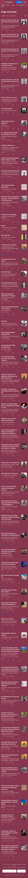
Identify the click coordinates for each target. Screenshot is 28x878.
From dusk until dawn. (7, 555)
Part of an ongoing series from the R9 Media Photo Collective (10, 26)
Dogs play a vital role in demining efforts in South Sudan (10, 607)
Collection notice (21, 867)
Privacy (10, 867)
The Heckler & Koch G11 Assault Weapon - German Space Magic (9, 832)
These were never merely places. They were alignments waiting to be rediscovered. (10, 285)
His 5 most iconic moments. (8, 237)
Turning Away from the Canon (8, 260)
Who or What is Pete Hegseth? (7, 122)
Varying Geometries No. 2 (9, 283)
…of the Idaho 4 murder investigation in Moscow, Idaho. (9, 852)
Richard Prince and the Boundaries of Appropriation (10, 534)
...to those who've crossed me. (9, 227)
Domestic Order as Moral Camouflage (7, 298)
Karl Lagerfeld (5, 235)
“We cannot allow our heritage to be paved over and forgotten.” (10, 701)
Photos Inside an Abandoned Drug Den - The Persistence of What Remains (10, 198)
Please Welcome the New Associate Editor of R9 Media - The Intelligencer (10, 502)
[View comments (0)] (7, 31)
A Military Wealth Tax (8, 145)
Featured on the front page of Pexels (8, 806)
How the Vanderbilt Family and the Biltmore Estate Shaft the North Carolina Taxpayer (10, 649)
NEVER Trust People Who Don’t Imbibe (9, 591)
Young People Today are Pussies (8, 634)
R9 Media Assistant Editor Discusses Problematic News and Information (10, 517)
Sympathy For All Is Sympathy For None (7, 816)
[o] (24, 110)
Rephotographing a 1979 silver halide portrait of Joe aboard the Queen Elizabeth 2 (9, 162)
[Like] (2, 31)
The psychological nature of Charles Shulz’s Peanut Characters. (10, 492)
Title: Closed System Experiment (7, 186)
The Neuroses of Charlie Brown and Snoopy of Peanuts (8, 488)
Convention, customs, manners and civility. (10, 688)
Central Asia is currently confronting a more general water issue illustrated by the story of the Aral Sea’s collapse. (10, 792)
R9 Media (7, 28)
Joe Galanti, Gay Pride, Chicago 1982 (8, 346)
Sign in (25, 2)
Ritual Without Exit (6, 310)
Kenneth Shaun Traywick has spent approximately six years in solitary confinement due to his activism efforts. (10, 759)
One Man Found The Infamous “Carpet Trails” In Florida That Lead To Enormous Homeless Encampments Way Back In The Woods (9, 714)
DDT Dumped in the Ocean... (10, 473)
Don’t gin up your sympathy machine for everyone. (8, 819)
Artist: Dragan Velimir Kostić (8, 189)
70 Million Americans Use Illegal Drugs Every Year (9, 743)
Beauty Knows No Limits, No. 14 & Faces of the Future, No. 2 (10, 81)
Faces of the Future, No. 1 (9, 97)
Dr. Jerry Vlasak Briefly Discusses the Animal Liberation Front (8, 551)
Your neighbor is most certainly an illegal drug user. (10, 746)
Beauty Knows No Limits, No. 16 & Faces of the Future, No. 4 (10, 36)
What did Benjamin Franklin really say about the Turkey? (10, 465)
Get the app (21, 871)
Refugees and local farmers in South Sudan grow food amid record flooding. (8, 621)
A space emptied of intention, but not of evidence (9, 202)
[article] (14, 25)
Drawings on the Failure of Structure (8, 217)
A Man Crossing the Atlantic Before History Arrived (10, 159)
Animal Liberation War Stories (9, 110)
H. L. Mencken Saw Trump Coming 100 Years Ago (9, 133)
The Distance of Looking (8, 245)
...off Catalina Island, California (9, 475)
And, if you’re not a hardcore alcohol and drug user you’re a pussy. (9, 567)
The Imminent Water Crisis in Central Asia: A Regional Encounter (10, 787)
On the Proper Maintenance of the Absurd (9, 307)
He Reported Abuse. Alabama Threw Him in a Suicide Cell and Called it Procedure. (10, 446)
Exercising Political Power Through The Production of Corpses (9, 769)
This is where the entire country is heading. (10, 673)
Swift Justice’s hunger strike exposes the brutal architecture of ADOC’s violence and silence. (9, 450)
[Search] (25, 15)
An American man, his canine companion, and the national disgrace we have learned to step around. (9, 68)
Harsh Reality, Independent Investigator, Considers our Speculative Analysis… (9, 847)
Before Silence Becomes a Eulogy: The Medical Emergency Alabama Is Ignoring (9, 431)
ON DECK (4, 321)
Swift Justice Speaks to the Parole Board (9, 756)
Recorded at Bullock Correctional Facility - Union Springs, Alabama (9, 362)
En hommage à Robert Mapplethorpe (8, 333)
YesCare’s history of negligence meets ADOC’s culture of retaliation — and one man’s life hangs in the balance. (10, 436)
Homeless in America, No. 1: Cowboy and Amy (9, 64)
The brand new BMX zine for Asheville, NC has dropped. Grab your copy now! (9, 324)
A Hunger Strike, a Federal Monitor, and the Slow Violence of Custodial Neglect (10, 395)
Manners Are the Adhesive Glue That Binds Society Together (9, 683)
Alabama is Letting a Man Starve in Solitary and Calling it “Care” (10, 405)
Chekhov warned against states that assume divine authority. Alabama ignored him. (10, 380)
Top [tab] (7, 15)
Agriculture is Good (7, 619)
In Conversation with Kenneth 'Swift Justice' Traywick (8, 358)
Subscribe (19, 2)
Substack (6, 875)
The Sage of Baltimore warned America (9, 137)
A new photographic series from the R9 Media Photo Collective (9, 100)
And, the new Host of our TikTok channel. (9, 507)
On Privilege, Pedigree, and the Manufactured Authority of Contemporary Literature (9, 274)
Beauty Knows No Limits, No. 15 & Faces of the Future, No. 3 (10, 50)
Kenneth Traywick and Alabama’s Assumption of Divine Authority (9, 376)
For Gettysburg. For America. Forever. (10, 697)
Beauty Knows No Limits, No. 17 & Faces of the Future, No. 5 (10, 21)
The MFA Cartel (6, 272)
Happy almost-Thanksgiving (10, 462)
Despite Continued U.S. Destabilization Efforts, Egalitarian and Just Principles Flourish (10, 733)
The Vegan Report (6, 108)
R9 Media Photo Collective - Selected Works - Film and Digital (10, 802)
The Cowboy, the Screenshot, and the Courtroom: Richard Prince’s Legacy (9, 537)
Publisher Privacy (16, 864)
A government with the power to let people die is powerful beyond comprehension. (10, 774)
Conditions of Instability (8, 214)
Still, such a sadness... (6, 349)
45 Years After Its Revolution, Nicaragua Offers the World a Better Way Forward (10, 729)
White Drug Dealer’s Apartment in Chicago (8, 294)
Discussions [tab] (12, 15)
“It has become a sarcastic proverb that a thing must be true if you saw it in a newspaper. (10, 521)
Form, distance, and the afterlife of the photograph (10, 336)
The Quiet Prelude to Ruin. (8, 422)
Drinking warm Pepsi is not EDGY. (10, 637)
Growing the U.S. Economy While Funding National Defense (9, 148)
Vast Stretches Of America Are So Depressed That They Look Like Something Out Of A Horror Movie (10, 669)
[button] (2, 5)
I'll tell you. (4, 125)
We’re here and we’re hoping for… (10, 576)
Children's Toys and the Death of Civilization (8, 419)
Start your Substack (10, 871)
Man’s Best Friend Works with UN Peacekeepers (9, 603)
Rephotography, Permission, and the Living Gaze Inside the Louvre (9, 263)
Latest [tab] (3, 15)
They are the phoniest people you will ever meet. (9, 594)
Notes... (3, 225)
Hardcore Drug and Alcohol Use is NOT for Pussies (9, 563)
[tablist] (8, 15)
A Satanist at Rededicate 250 (10, 171)
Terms (14, 867)
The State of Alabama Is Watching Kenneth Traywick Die (10, 391)
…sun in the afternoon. (7, 579)
